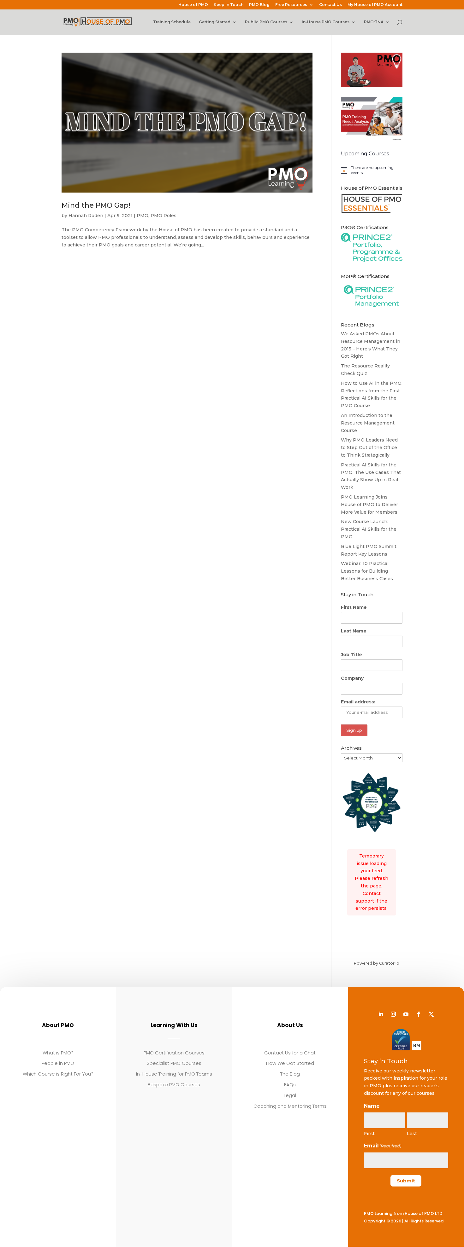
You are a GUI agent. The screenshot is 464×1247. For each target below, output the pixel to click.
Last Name (353, 631)
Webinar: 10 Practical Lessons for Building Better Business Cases (367, 571)
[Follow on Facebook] (418, 1014)
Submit (406, 1181)
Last (412, 1133)
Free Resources (291, 5)
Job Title (351, 654)
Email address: (358, 702)
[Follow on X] (431, 1014)
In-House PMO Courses (325, 22)
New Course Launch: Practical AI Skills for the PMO (368, 529)
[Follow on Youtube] (406, 1014)
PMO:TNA (374, 22)
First (369, 1133)
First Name (354, 607)
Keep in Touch (228, 5)
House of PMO (193, 5)
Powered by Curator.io (376, 963)
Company (352, 678)
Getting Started (214, 22)
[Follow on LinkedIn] (381, 1014)
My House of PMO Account (375, 5)
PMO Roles (163, 215)
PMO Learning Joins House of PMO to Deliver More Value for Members (369, 504)
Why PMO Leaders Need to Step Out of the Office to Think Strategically (369, 447)
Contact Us (330, 5)
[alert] (371, 170)
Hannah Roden (85, 215)
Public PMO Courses (266, 22)
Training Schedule (172, 22)
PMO (142, 215)
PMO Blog (259, 5)
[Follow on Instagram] (393, 1014)
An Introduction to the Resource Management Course (368, 423)
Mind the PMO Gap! (96, 205)
